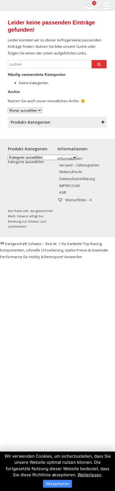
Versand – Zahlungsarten (79, 165)
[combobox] (26, 161)
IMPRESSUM (69, 185)
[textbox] (26, 161)
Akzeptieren (57, 483)
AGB (62, 192)
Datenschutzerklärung (77, 178)
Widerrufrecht (70, 172)
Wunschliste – (78, 199)
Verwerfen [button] (73, 256)
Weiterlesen (89, 474)
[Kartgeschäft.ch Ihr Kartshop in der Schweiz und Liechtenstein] (3, 5)
